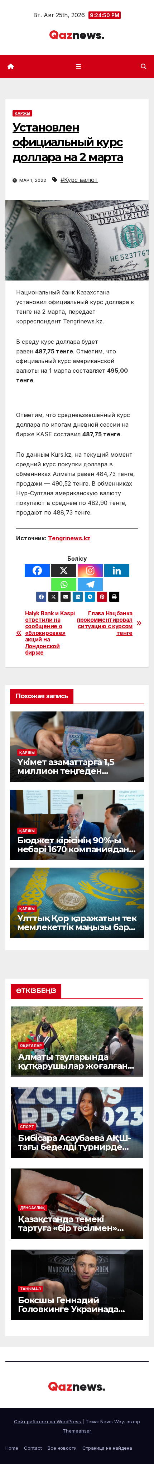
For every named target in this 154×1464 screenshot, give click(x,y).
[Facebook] (37, 570)
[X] (63, 570)
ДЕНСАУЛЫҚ (32, 1208)
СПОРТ (27, 1127)
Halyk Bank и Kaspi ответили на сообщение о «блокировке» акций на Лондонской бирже (50, 633)
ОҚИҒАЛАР (31, 1045)
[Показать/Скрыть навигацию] (78, 66)
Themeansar (77, 1431)
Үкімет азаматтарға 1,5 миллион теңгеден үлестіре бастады (65, 771)
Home (11, 1448)
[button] (143, 66)
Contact (33, 1448)
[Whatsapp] (63, 584)
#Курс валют (79, 179)
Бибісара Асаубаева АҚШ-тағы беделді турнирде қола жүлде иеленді (74, 1147)
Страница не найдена (107, 1448)
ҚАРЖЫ (22, 113)
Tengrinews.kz (69, 538)
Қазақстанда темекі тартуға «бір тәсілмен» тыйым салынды (67, 1228)
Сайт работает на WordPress (48, 1421)
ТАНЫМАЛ (30, 1289)
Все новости (62, 1448)
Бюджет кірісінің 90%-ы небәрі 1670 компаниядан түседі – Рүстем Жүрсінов (73, 849)
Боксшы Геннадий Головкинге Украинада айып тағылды (68, 1309)
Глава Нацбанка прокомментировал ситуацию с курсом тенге (105, 623)
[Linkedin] (116, 570)
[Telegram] (90, 584)
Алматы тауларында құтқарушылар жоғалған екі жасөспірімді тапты (72, 1066)
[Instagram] (90, 570)
